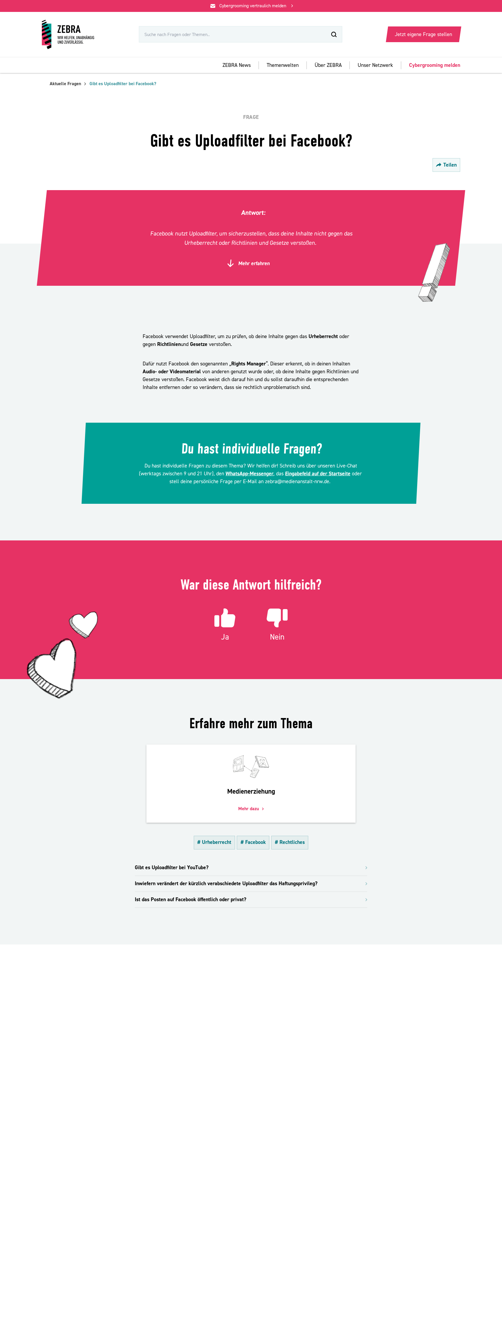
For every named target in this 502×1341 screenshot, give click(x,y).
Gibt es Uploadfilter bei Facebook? (122, 84)
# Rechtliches (290, 842)
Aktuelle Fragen (65, 84)
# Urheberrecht (214, 842)
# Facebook (253, 842)
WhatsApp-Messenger (249, 473)
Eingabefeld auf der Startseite (318, 473)
